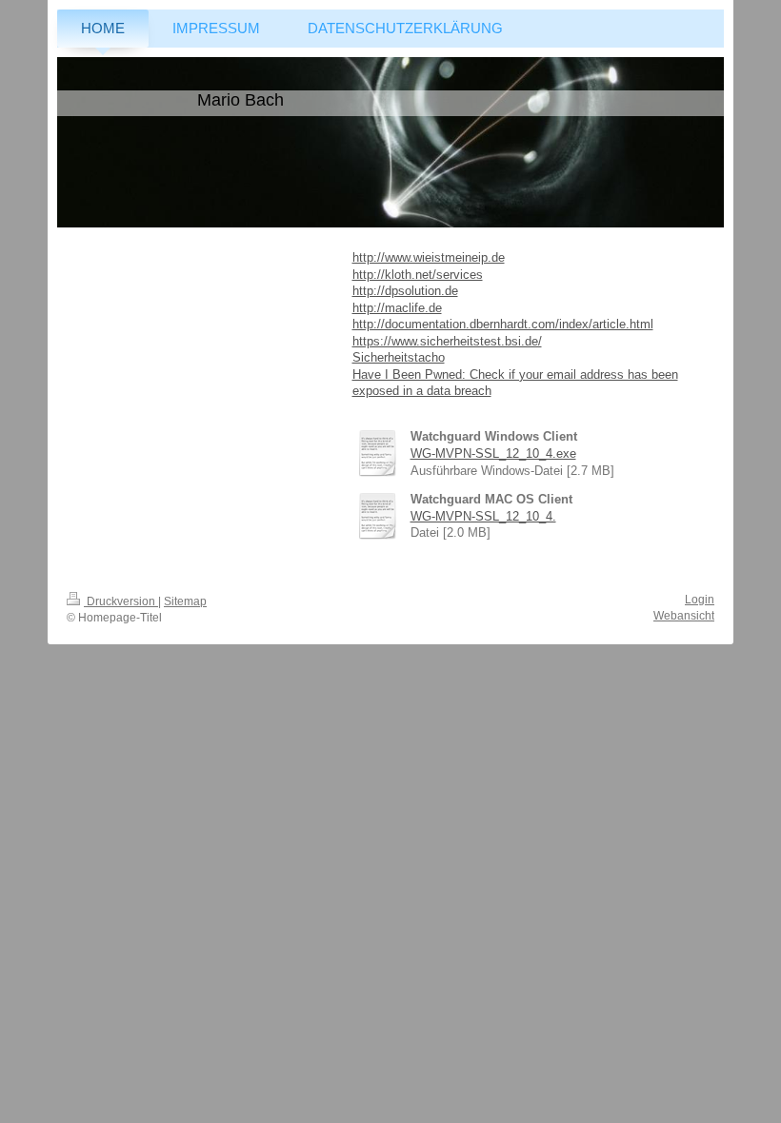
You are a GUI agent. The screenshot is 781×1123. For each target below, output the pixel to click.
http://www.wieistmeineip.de (428, 257)
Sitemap (185, 601)
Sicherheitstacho (398, 357)
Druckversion (121, 601)
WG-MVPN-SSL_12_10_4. (483, 516)
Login (699, 599)
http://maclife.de (397, 308)
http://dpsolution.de (405, 291)
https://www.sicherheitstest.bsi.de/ (447, 341)
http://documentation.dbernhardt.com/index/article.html (502, 324)
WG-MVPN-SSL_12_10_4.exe (493, 453)
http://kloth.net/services (417, 274)
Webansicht (683, 615)
